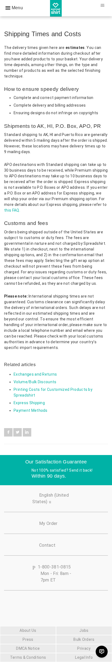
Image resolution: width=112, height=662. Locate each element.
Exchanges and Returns (35, 374)
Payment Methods (31, 410)
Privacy (84, 648)
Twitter (17, 432)
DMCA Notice (28, 648)
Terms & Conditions (28, 657)
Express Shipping (29, 403)
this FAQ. (12, 210)
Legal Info (84, 657)
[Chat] (102, 652)
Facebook (8, 432)
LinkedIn (27, 432)
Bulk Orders (84, 639)
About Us (28, 630)
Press (28, 639)
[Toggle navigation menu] (102, 5)
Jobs (83, 630)
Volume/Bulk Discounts (35, 382)
